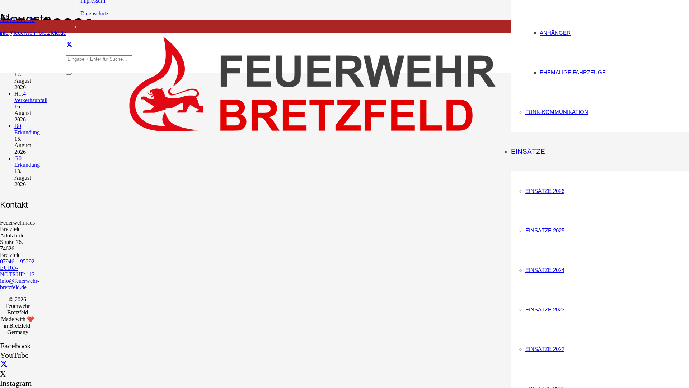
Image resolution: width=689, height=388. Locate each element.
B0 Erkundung (27, 129)
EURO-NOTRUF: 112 (17, 271)
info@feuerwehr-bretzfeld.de (19, 284)
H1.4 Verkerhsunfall (30, 97)
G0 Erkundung (27, 161)
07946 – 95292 (17, 261)
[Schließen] (69, 74)
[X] (69, 45)
